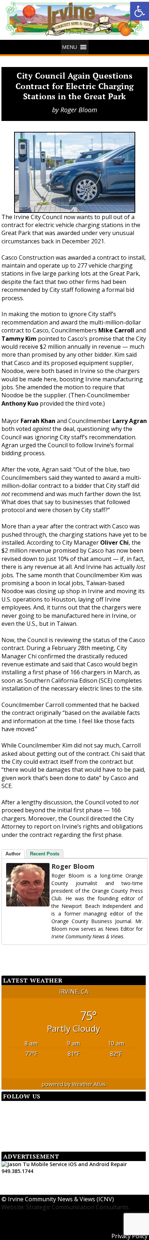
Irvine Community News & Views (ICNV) (61, 1199)
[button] (139, 11)
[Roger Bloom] (20, 884)
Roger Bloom (78, 109)
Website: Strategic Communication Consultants (65, 1207)
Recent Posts (44, 853)
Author (13, 853)
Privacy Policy (129, 1236)
